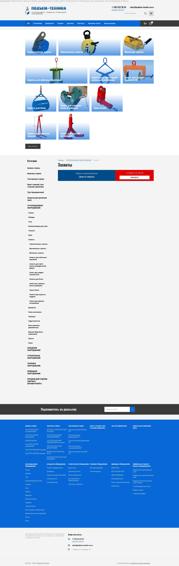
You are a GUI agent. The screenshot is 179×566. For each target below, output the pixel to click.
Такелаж (31, 231)
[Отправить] (132, 409)
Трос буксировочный (35, 192)
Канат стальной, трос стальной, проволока (35, 185)
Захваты (31, 240)
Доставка (70, 23)
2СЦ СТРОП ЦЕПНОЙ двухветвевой (31, 436)
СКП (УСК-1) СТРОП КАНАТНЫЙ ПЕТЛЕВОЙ (56, 430)
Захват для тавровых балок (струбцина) (37, 285)
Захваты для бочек (36, 279)
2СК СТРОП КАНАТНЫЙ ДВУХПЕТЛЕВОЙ (54, 447)
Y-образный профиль (139, 494)
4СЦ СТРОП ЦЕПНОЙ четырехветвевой (31, 430)
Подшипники (115, 486)
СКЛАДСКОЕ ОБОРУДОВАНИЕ (34, 349)
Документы (49, 23)
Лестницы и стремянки (75, 484)
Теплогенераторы (95, 471)
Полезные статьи (94, 23)
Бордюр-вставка (138, 490)
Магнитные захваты (36, 253)
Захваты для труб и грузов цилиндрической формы (37, 266)
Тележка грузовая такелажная (56, 475)
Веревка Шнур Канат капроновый (35, 333)
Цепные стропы (33, 168)
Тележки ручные (52, 479)
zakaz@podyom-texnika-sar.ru (142, 7)
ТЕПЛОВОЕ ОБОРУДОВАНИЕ (34, 364)
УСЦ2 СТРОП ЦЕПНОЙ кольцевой (35, 450)
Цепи (30, 235)
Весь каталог (32, 146)
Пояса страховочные (74, 475)
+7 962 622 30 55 (119, 7)
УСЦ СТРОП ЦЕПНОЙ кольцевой (35, 453)
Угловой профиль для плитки (142, 486)
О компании (37, 23)
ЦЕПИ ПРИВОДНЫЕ (117, 475)
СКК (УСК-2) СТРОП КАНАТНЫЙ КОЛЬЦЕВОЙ (56, 458)
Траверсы (31, 316)
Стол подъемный (52, 482)
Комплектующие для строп (38, 226)
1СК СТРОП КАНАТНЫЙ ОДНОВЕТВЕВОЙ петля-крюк (56, 441)
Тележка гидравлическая (55, 468)
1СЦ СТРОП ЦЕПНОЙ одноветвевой (31, 445)
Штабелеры (50, 471)
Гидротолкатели (34, 321)
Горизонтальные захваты (38, 244)
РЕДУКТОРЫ (115, 468)
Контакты (80, 23)
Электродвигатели (117, 479)
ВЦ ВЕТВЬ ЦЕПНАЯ (31, 441)
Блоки (30, 343)
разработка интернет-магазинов (140, 563)
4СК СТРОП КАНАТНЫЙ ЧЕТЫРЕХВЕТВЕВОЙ (54, 436)
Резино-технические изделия (120, 482)
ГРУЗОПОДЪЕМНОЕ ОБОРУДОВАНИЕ (35, 206)
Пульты (31, 338)
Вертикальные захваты (37, 248)
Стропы (31, 213)
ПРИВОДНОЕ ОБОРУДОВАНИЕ (34, 372)
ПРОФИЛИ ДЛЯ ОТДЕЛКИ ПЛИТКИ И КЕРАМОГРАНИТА (37, 381)
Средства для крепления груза (37, 199)
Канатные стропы (34, 173)
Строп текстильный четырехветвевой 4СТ (75, 447)
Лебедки (31, 217)
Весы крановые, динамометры (34, 326)
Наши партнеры (109, 23)
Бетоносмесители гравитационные (73, 479)
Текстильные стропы (35, 179)
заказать (135, 177)
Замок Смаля (34, 290)
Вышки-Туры (72, 468)
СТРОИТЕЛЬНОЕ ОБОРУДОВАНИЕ (34, 357)
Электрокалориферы (96, 468)
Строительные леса (74, 471)
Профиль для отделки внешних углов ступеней (142, 482)
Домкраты (32, 308)
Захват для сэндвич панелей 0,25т (36, 274)
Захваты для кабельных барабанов (38, 258)
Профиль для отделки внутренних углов (143, 476)
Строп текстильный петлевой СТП (77, 430)
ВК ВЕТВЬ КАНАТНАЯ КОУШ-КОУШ (56, 452)
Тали (30, 222)
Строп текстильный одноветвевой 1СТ (74, 436)
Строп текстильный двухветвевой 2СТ (78, 441)
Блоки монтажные (35, 312)
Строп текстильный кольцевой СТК (77, 452)
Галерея (60, 23)
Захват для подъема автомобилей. (36, 302)
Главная (61, 160)
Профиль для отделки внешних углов (142, 471)
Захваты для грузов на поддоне (37, 296)
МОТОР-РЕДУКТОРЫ (117, 471)
